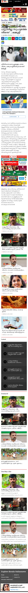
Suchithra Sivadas (7, 35)
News (10, 1)
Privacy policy (5, 577)
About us (16, 575)
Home (3, 22)
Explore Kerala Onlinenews (13, 572)
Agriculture (18, 1)
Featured (4, 394)
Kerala (10, 22)
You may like (6, 472)
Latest (3, 340)
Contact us (17, 577)
